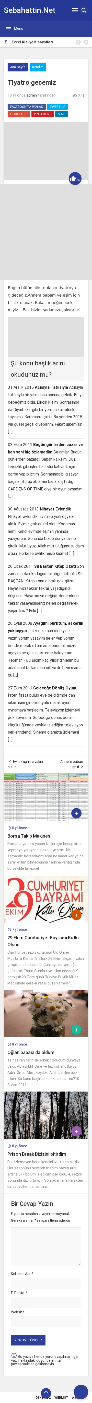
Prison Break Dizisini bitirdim (36, 1154)
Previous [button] (77, 42)
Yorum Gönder (28, 1340)
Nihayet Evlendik (55, 509)
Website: (18, 1312)
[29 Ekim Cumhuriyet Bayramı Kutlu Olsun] (46, 921)
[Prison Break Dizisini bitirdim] (46, 1138)
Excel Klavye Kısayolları (32, 42)
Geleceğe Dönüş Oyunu (55, 688)
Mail (61, 114)
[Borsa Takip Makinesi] (46, 820)
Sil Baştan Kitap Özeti (55, 566)
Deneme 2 (43, 1397)
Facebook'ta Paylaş (26, 107)
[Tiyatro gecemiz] (46, 178)
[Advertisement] (46, 232)
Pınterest (42, 114)
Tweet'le (57, 107)
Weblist (61, 1397)
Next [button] (85, 42)
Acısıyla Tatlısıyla (51, 387)
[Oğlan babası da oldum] (46, 1036)
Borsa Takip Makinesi (29, 836)
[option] (50, 42)
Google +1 (19, 114)
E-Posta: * (19, 1293)
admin (32, 95)
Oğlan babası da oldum (30, 1052)
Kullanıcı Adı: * (22, 1274)
